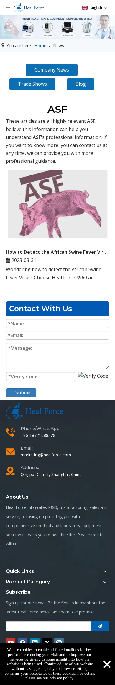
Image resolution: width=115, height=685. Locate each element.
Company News (51, 70)
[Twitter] (47, 643)
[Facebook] (22, 643)
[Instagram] (59, 643)
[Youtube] (10, 643)
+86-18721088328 (38, 435)
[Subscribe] (100, 626)
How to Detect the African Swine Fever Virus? (57, 252)
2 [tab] (57, 32)
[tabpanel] (57, 27)
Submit (23, 392)
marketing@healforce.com (46, 454)
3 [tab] (64, 32)
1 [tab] (51, 32)
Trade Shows (32, 84)
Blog (80, 84)
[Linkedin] (35, 643)
